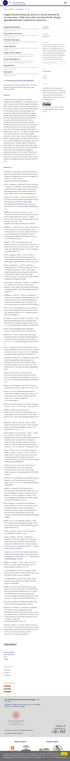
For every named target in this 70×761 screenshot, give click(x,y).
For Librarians (7, 675)
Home (5, 9)
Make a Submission (10, 644)
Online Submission (9, 654)
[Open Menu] (65, 2)
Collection (15, 733)
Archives (11, 9)
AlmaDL (30, 730)
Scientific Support (52, 742)
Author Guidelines (9, 652)
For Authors (7, 672)
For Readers (7, 670)
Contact (6, 659)
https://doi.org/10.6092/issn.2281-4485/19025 (20, 80)
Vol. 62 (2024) (19, 9)
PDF (46, 27)
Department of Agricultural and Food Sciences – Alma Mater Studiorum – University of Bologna (22, 705)
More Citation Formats (50, 62)
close (64, 753)
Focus (5, 657)
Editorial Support (20, 742)
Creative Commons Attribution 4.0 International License (53, 109)
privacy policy (9, 757)
